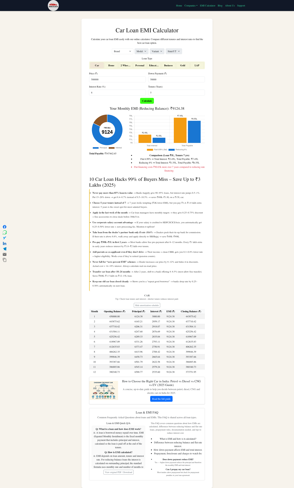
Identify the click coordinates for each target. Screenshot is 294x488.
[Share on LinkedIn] (4, 243)
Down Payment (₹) (157, 73)
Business (168, 65)
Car (97, 65)
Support (241, 5)
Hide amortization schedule (147, 305)
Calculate (147, 100)
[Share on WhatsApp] (4, 232)
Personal (139, 65)
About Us (230, 5)
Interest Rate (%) (97, 86)
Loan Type (147, 58)
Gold (182, 65)
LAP (197, 65)
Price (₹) (93, 73)
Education (154, 65)
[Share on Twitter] (4, 238)
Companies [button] (190, 5)
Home (179, 5)
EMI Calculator (207, 5)
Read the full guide (161, 398)
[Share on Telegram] (4, 249)
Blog (220, 5)
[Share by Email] (4, 254)
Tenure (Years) (155, 86)
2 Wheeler (126, 65)
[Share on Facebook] (4, 227)
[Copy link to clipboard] (4, 260)
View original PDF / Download (118, 472)
